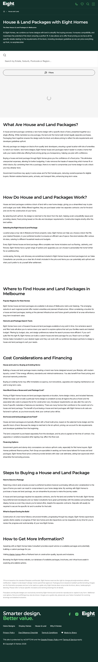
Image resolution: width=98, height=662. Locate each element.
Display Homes (25, 626)
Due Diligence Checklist (28, 632)
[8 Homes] (8, 4)
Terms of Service (70, 639)
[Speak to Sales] (76, 4)
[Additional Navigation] (93, 4)
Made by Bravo (70, 633)
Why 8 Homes (56, 626)
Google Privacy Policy (50, 639)
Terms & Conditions (49, 632)
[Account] (82, 4)
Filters (51, 72)
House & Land (40, 626)
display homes (15, 554)
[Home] (87, 4)
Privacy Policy (9, 632)
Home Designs (9, 626)
